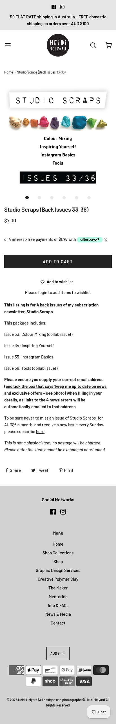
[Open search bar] (93, 45)
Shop (58, 561)
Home (8, 72)
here (40, 431)
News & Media (58, 614)
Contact (58, 622)
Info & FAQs (58, 605)
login (42, 292)
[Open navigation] (7, 45)
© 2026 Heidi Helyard (21, 700)
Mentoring (58, 596)
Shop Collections (58, 552)
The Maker (58, 587)
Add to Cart (58, 261)
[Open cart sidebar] (108, 45)
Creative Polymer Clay (58, 579)
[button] (58, 137)
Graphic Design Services (58, 570)
